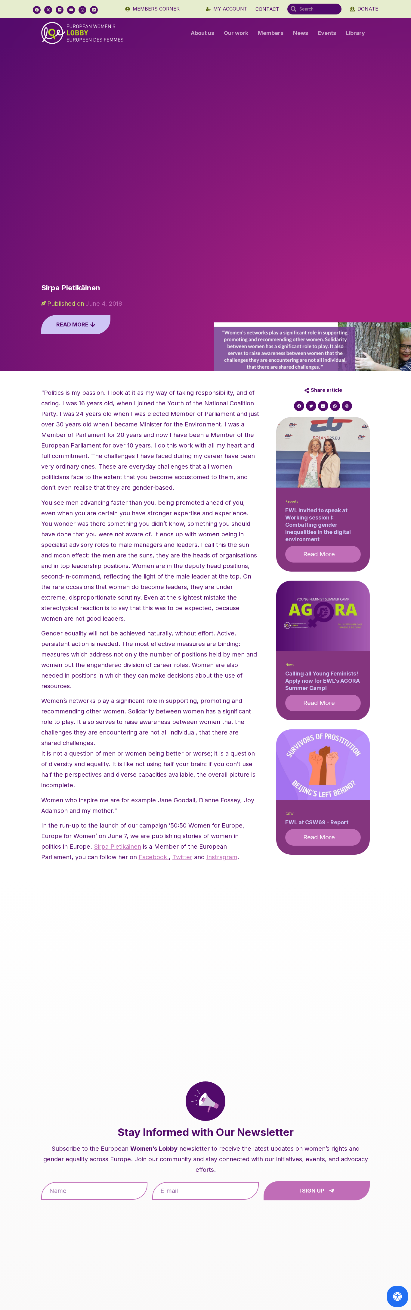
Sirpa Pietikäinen (117, 846)
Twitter (182, 857)
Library (355, 33)
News (300, 33)
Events (327, 33)
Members (270, 33)
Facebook (154, 857)
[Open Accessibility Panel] (397, 1296)
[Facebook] (37, 10)
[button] (299, 406)
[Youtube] (71, 10)
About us (202, 33)
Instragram (221, 857)
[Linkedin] (94, 10)
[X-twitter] (48, 10)
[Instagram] (82, 10)
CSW (290, 814)
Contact (267, 9)
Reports (292, 502)
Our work (236, 33)
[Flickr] (59, 10)
